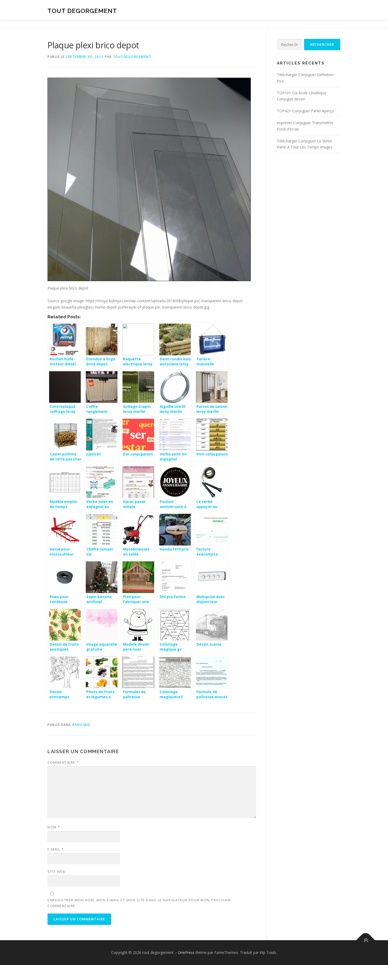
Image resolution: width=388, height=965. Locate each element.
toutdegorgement (132, 56)
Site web (56, 871)
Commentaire (63, 762)
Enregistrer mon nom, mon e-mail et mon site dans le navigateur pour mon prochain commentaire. (139, 903)
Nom (54, 827)
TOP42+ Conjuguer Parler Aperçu (305, 110)
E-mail (56, 849)
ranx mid (81, 724)
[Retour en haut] (365, 940)
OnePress (186, 952)
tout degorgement (82, 10)
